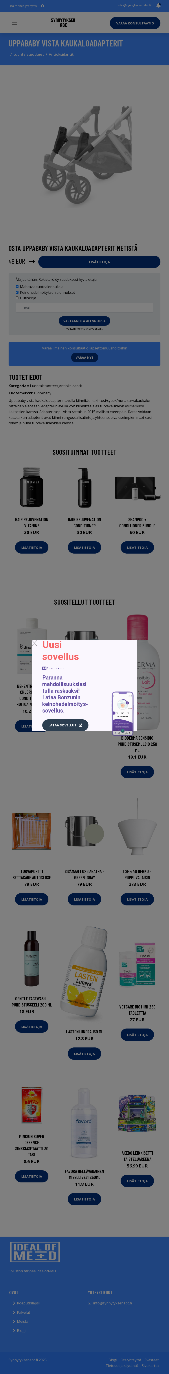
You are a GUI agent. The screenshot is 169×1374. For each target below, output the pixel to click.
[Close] (34, 643)
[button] (65, 725)
